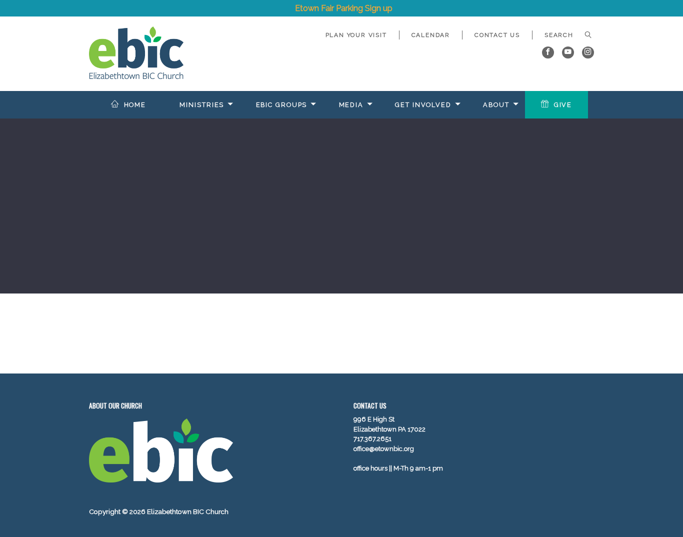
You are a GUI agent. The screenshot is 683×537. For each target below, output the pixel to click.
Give (563, 104)
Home (135, 104)
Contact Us (497, 35)
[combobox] (563, 35)
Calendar (431, 35)
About (496, 104)
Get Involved (423, 104)
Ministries (202, 104)
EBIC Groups (282, 104)
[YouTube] (568, 52)
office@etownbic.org (384, 448)
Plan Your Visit (356, 35)
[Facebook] (548, 52)
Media (351, 104)
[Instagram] (588, 52)
